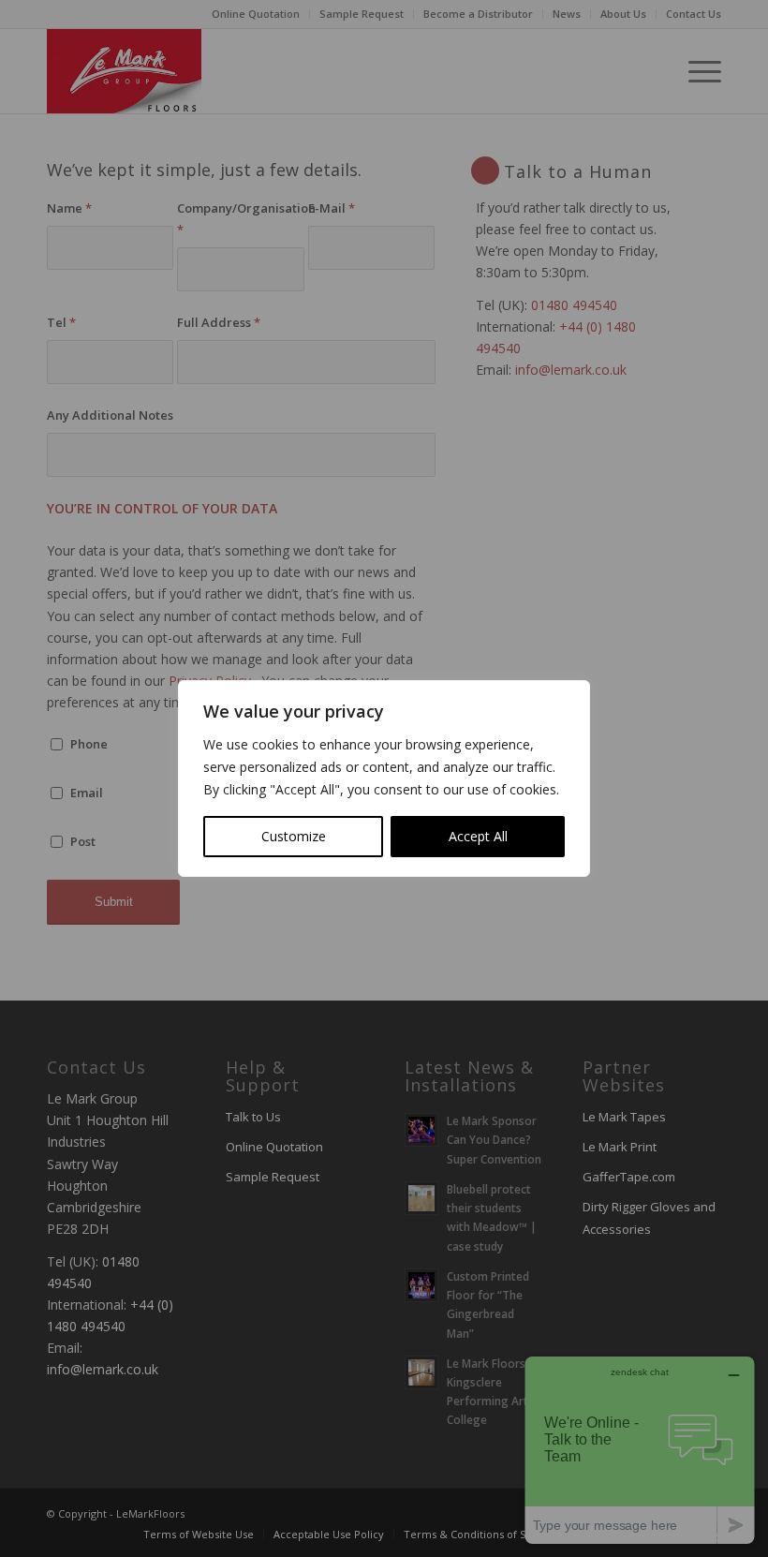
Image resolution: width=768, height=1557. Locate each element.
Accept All (478, 836)
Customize (293, 836)
